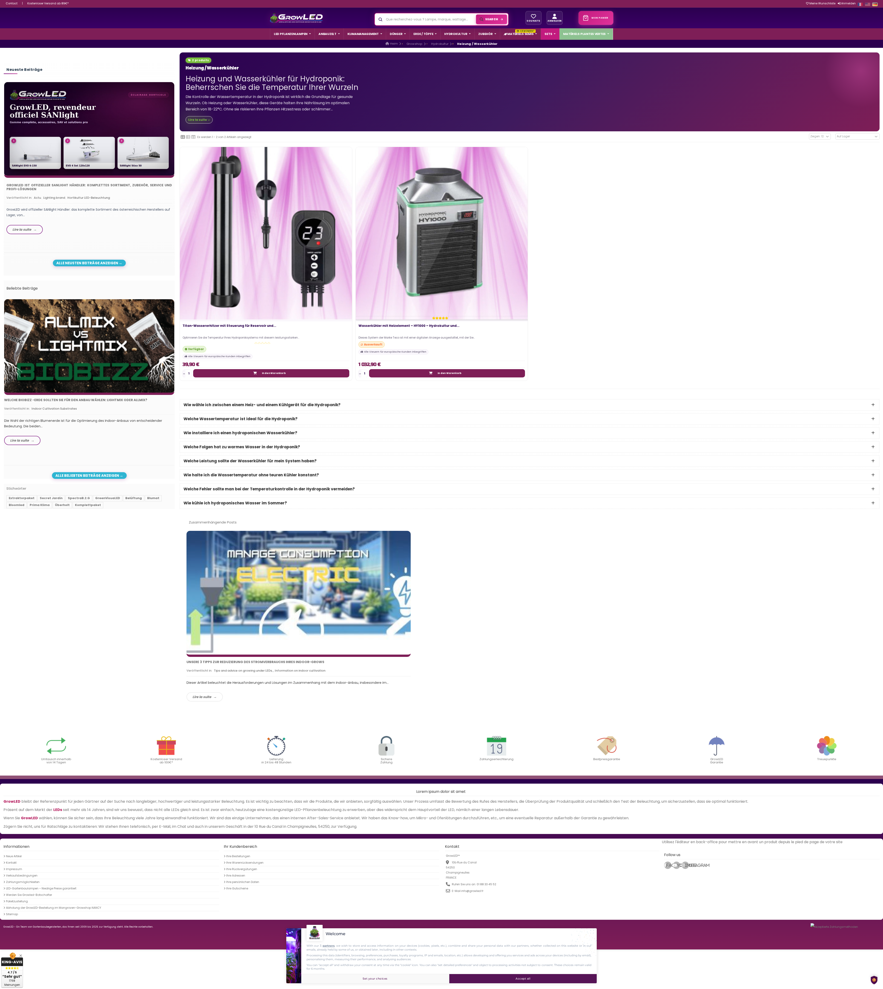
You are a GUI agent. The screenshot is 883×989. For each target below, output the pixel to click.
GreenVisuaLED (107, 498)
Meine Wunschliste (822, 3)
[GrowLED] (296, 18)
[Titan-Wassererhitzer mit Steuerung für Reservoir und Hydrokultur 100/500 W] (266, 233)
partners (329, 945)
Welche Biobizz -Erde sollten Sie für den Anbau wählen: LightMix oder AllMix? (75, 400)
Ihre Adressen (235, 875)
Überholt (62, 505)
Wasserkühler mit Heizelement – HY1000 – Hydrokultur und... (408, 326)
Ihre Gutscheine (237, 888)
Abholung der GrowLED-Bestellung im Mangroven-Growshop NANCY (53, 907)
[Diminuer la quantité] (184, 373)
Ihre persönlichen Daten (242, 882)
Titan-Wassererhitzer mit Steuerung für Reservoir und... (229, 326)
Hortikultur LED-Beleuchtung (88, 198)
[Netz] (183, 137)
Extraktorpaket (21, 498)
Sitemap (12, 914)
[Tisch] (193, 137)
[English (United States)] (867, 4)
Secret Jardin (51, 498)
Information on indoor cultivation (300, 670)
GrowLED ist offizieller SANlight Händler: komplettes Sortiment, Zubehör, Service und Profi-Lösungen (89, 187)
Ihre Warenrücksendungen (245, 862)
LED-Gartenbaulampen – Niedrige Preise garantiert (41, 888)
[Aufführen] (188, 137)
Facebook (668, 865)
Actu (37, 198)
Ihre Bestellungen (238, 856)
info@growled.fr (472, 891)
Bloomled (16, 505)
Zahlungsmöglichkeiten (23, 882)
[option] (89, 159)
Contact (11, 3)
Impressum (14, 869)
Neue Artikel (14, 856)
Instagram (687, 865)
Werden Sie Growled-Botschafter (29, 895)
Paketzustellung (17, 901)
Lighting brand (54, 198)
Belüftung (133, 498)
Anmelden (848, 3)
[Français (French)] (860, 4)
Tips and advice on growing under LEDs (243, 670)
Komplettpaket (88, 505)
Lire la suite (201, 697)
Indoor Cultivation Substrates (54, 408)
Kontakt (11, 862)
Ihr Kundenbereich (240, 846)
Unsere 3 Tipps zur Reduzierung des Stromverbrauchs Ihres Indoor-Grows (255, 662)
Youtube (678, 865)
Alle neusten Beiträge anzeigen (87, 263)
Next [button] (175, 155)
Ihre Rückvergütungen (241, 869)
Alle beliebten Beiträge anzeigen (87, 475)
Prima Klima (40, 505)
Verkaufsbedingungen (21, 875)
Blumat (153, 498)
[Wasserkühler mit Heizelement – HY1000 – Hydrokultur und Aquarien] (441, 233)
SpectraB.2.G (79, 498)
